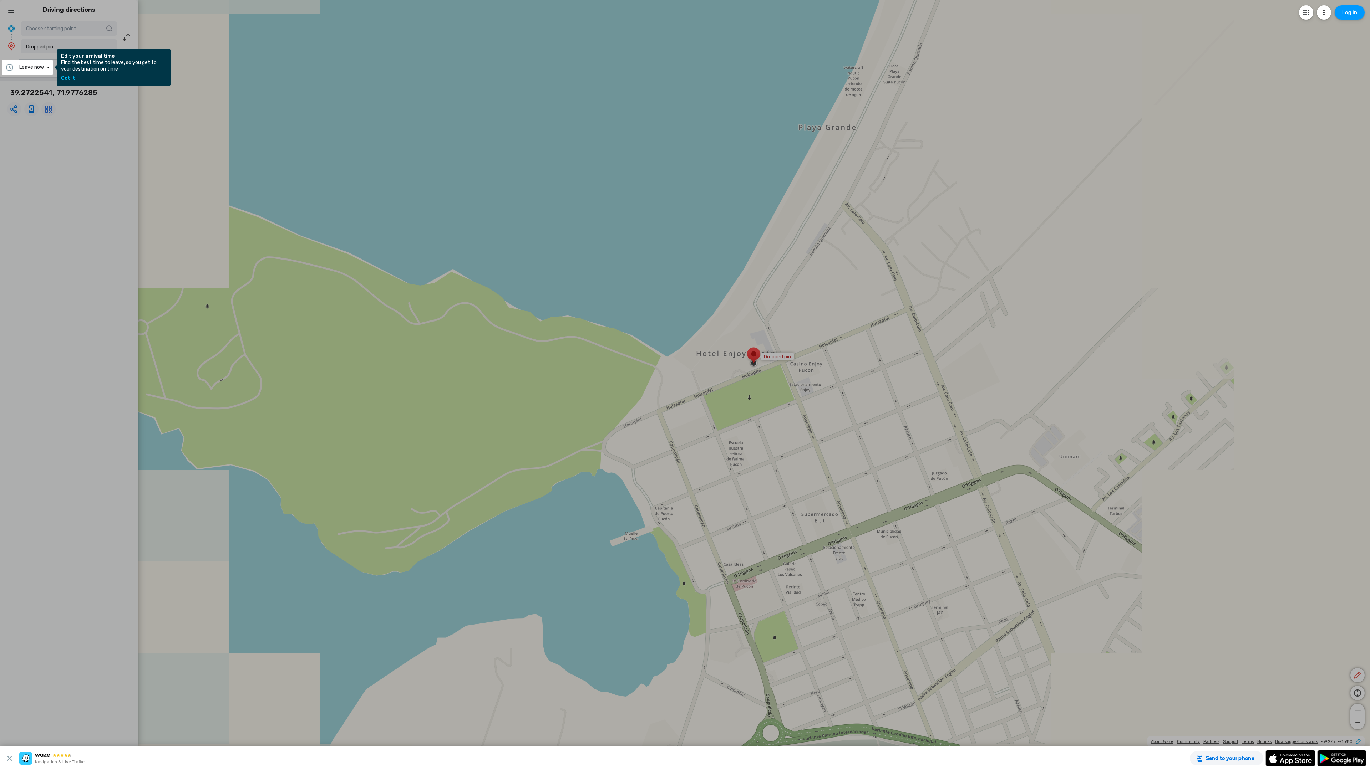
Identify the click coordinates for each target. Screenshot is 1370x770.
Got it (68, 78)
